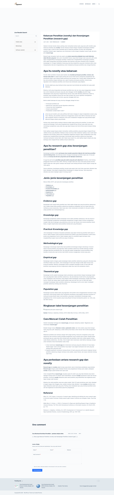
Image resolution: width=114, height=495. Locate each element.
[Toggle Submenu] (35, 42)
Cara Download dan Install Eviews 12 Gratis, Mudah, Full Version (27, 486)
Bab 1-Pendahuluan (54, 41)
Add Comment (37, 454)
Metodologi (88, 3)
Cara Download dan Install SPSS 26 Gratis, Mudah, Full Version (48, 486)
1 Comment (62, 41)
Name (35, 450)
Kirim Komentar (37, 470)
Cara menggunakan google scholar (88, 486)
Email (51, 450)
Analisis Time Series (63, 486)
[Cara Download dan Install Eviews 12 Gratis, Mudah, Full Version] (16, 486)
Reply (80, 433)
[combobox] (25, 36)
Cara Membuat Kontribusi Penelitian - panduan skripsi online (47, 433)
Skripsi (93, 3)
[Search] (99, 3)
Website (69, 450)
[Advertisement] (57, 18)
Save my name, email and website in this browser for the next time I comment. (50, 466)
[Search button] (36, 36)
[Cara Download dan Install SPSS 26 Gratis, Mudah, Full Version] (38, 486)
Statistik (81, 3)
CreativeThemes (38, 492)
